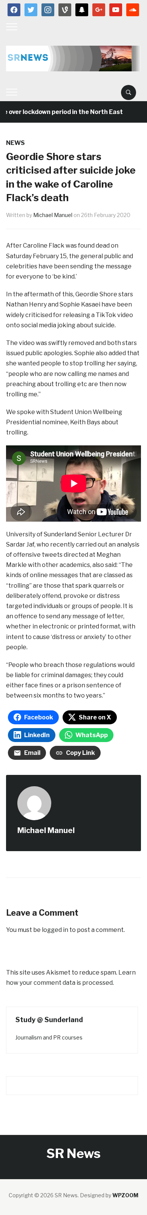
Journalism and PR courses (49, 1037)
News (15, 142)
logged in (55, 929)
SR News (73, 1153)
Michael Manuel (52, 215)
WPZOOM (125, 1195)
